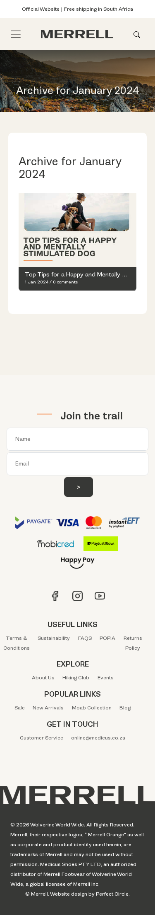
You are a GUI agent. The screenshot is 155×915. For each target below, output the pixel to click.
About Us (43, 677)
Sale (19, 707)
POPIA (107, 638)
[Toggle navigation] (15, 34)
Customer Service (41, 738)
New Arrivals (48, 707)
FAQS (85, 638)
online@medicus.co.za (98, 738)
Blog (125, 707)
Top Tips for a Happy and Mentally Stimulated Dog (77, 274)
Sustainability (54, 638)
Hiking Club (75, 677)
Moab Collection (92, 707)
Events (106, 677)
